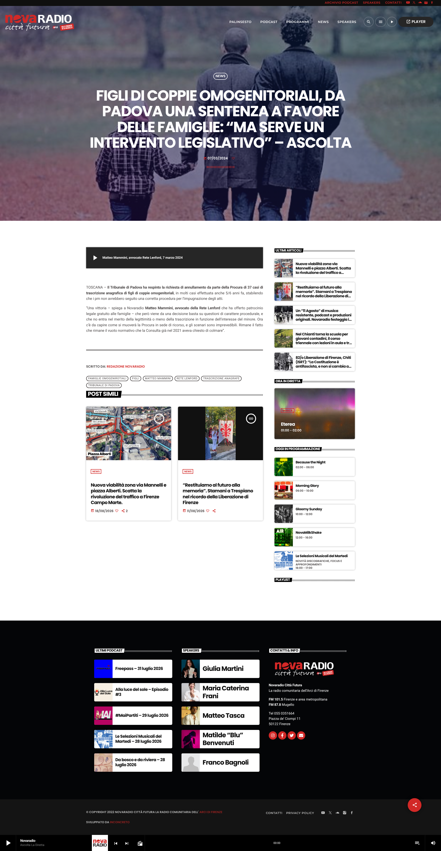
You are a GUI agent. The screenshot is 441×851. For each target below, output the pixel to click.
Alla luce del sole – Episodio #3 (141, 692)
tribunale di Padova (104, 385)
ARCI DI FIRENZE (210, 812)
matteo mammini (158, 378)
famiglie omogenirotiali (107, 378)
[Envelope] (301, 735)
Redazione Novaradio (126, 366)
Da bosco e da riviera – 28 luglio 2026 (140, 762)
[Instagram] (426, 3)
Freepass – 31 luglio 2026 (139, 669)
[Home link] (29, 22)
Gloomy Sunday (309, 509)
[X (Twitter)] (414, 3)
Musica (288, 410)
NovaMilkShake (309, 533)
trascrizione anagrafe (221, 378)
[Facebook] (432, 3)
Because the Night (310, 462)
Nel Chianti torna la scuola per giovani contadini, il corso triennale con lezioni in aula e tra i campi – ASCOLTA (323, 341)
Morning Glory (307, 486)
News (220, 76)
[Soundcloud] (420, 3)
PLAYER (416, 21)
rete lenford (187, 378)
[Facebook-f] (282, 735)
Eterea (288, 424)
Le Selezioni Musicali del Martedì (322, 556)
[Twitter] (292, 735)
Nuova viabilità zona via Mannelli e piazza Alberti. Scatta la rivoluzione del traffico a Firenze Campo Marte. (128, 494)
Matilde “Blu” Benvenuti (223, 739)
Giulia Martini (223, 668)
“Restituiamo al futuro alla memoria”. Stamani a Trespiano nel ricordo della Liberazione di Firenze (218, 494)
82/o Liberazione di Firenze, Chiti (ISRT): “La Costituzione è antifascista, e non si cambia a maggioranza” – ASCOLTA (323, 364)
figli (135, 378)
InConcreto (120, 822)
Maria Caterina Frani (226, 692)
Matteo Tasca (223, 715)
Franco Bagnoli (226, 762)
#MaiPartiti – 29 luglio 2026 (141, 715)
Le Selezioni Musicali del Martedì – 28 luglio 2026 (138, 739)
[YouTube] (408, 3)
